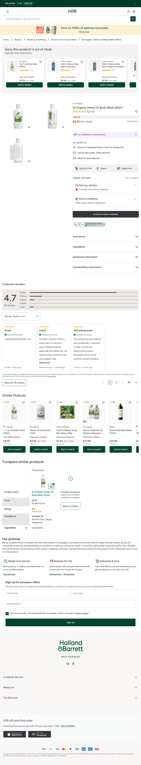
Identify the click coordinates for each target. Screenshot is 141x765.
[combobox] (67, 18)
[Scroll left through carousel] (4, 426)
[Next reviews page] (136, 382)
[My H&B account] (128, 11)
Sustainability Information (87, 267)
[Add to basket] (51, 486)
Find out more (51, 376)
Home (6, 39)
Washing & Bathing (36, 39)
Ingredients (79, 246)
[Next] (134, 75)
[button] (106, 224)
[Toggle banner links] (135, 3)
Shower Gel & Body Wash (63, 39)
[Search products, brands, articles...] (133, 18)
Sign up (70, 622)
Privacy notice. (81, 613)
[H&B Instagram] (67, 663)
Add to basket (24, 85)
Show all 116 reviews (14, 382)
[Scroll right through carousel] (136, 426)
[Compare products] (70, 478)
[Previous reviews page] (103, 382)
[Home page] (72, 11)
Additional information (85, 256)
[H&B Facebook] (73, 663)
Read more (44, 362)
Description (79, 236)
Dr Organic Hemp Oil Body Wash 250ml (42, 493)
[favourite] (40, 62)
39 (129, 382)
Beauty (17, 39)
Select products (70, 506)
